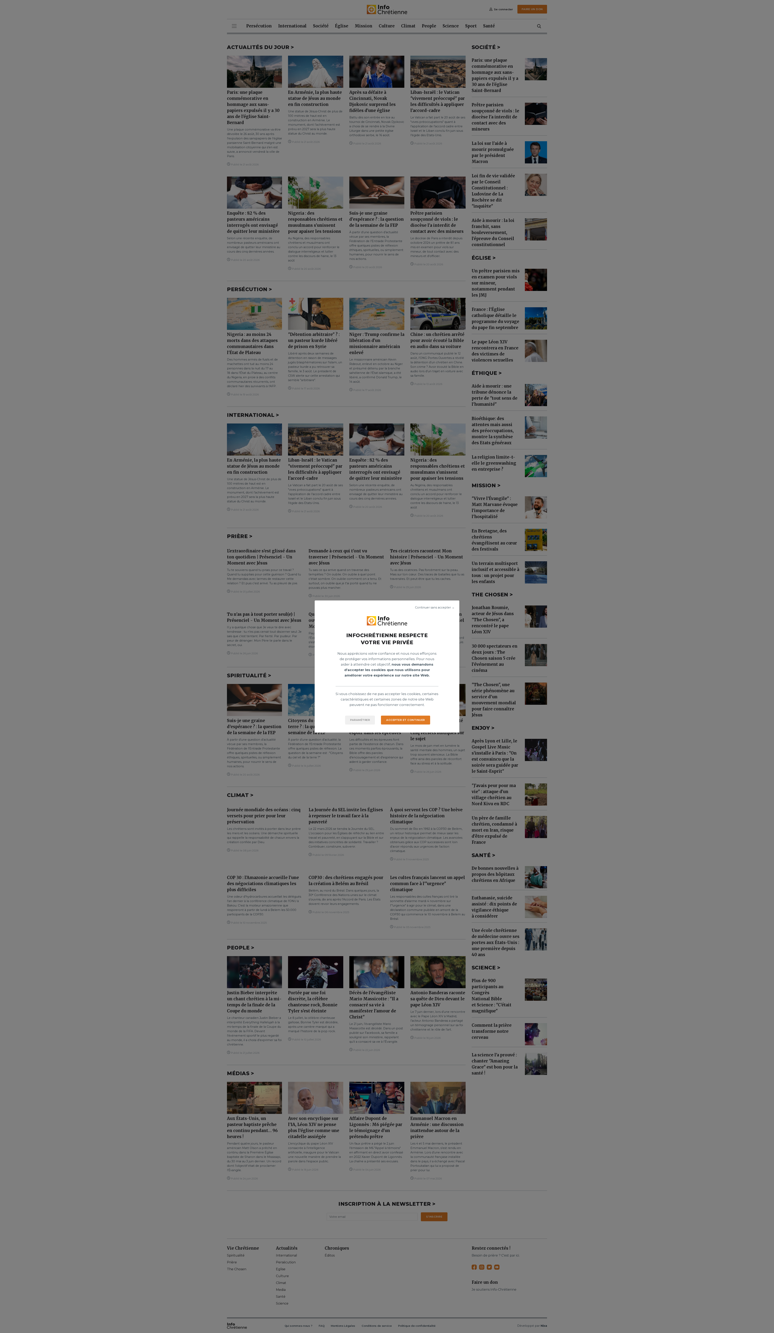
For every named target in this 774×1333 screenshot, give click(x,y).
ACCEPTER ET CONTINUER (405, 719)
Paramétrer (360, 719)
